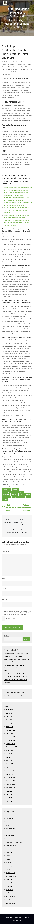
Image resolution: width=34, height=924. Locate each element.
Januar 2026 (10, 733)
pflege (21, 494)
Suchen (6, 636)
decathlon (9, 832)
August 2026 (10, 709)
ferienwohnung (11, 845)
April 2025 (9, 764)
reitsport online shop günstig (15, 883)
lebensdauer (6, 494)
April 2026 (9, 723)
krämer (8, 862)
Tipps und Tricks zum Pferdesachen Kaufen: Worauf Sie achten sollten (18, 531)
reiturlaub (9, 886)
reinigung (27, 494)
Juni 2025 (9, 757)
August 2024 (10, 791)
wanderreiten (10, 903)
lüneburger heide (11, 866)
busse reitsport (11, 828)
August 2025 (10, 750)
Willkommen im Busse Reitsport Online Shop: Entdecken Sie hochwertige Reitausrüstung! (15, 522)
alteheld (8, 815)
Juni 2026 (9, 716)
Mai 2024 (9, 801)
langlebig (20, 492)
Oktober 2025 (10, 743)
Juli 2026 (9, 713)
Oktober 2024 (10, 784)
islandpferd (9, 852)
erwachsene (10, 835)
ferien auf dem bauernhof (14, 842)
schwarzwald (10, 896)
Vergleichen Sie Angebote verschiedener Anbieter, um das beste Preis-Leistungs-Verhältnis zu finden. (16, 222)
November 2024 (11, 781)
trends (28, 497)
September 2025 (11, 747)
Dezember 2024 (11, 777)
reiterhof (9, 879)
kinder (8, 859)
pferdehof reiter (11, 876)
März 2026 (9, 726)
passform (14, 494)
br (7, 822)
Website (4, 599)
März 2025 (9, 767)
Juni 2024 (9, 798)
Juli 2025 (9, 754)
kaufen (8, 855)
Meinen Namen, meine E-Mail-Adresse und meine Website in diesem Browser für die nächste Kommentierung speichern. (17, 613)
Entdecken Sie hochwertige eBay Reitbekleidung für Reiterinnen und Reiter (15, 667)
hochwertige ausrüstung (9, 492)
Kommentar (6, 551)
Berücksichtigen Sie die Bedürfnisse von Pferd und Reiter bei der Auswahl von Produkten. (16, 209)
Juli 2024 (9, 794)
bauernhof (9, 818)
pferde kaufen (10, 872)
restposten (9, 889)
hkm (7, 849)
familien (8, 839)
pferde (8, 869)
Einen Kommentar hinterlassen (27, 507)
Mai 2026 (9, 720)
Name (4, 578)
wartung (5, 499)
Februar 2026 (10, 730)
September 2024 (11, 787)
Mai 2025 (9, 760)
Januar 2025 (10, 774)
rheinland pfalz (11, 893)
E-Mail (4, 589)
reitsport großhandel (18, 497)
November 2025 (11, 740)
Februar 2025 (10, 771)
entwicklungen (7, 489)
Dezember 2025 (11, 737)
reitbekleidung (6, 497)
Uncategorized (18, 507)
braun (8, 825)
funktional (15, 489)
